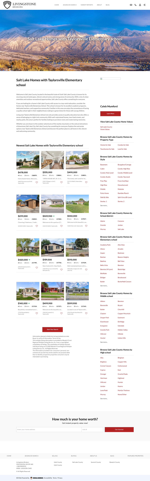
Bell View (121, 261)
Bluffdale (103, 273)
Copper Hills (122, 362)
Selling (55, 456)
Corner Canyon (105, 366)
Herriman (103, 378)
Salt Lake (121, 229)
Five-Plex (103, 181)
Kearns (120, 386)
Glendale (121, 326)
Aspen (102, 253)
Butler (102, 281)
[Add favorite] (37, 182)
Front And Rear (123, 181)
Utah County (58, 462)
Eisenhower (104, 322)
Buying (73, 456)
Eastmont (121, 318)
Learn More (110, 113)
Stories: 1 (103, 201)
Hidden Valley (123, 330)
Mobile (102, 189)
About (99, 5)
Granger (103, 374)
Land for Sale (122, 149)
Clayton (103, 313)
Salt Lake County (77, 462)
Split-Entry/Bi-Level (125, 197)
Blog (107, 5)
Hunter (102, 338)
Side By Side (104, 197)
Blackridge (121, 269)
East (119, 370)
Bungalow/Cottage (124, 165)
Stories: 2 (121, 201)
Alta (101, 358)
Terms (55, 478)
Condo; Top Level (124, 177)
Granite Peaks (123, 374)
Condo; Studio (105, 177)
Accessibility (48, 478)
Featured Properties (135, 456)
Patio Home (104, 193)
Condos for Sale (123, 145)
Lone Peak (104, 390)
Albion (102, 301)
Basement (103, 165)
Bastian (103, 257)
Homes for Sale (105, 145)
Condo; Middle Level (125, 173)
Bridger (103, 277)
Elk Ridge (121, 322)
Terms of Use (56, 338)
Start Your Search (52, 329)
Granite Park (104, 330)
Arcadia (120, 249)
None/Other (122, 394)
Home (56, 5)
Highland (121, 378)
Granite (103, 225)
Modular (121, 189)
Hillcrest (103, 334)
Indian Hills (122, 338)
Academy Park (105, 245)
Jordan (120, 225)
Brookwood (122, 277)
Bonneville (121, 273)
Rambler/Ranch (123, 193)
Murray (103, 229)
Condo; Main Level (106, 173)
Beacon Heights (123, 257)
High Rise (103, 185)
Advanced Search (70, 5)
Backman (121, 253)
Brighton (103, 362)
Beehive (103, 261)
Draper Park (104, 318)
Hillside (120, 334)
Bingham (121, 358)
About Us (93, 456)
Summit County (96, 462)
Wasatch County (114, 462)
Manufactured (123, 185)
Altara (102, 249)
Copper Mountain (124, 313)
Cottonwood (122, 366)
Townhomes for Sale (107, 149)
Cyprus (102, 370)
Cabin (102, 169)
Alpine (102, 221)
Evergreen (103, 326)
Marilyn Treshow (124, 390)
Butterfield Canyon (124, 281)
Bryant (120, 305)
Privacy (60, 478)
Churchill (121, 309)
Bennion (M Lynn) (106, 269)
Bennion (121, 265)
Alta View (121, 245)
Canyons (121, 221)
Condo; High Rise (124, 169)
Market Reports (87, 5)
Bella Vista (104, 265)
